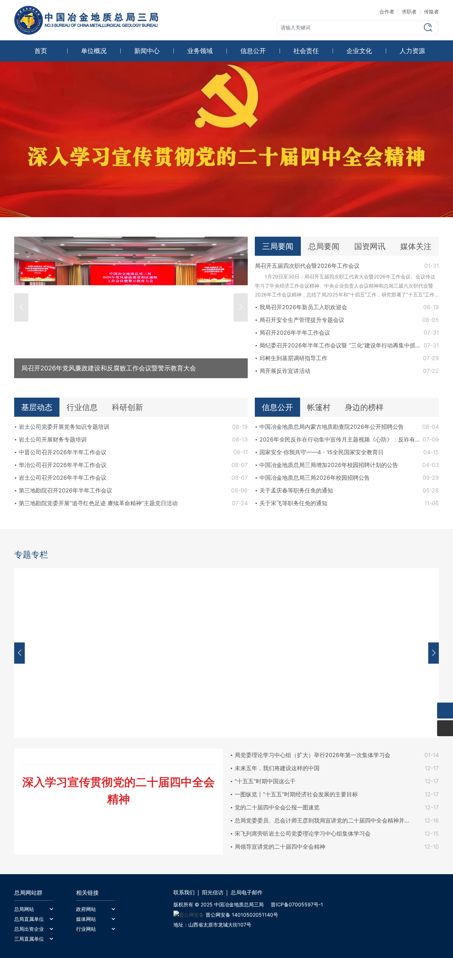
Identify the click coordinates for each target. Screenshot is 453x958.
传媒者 (431, 11)
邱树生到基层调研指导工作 (293, 358)
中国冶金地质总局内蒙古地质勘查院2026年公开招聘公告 (331, 426)
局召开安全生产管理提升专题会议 (301, 319)
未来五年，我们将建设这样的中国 (277, 768)
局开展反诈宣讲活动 (284, 370)
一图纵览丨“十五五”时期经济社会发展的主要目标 (296, 794)
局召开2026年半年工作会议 (294, 332)
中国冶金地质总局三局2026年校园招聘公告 (314, 477)
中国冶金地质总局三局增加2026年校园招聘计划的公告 (328, 464)
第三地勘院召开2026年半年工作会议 (65, 490)
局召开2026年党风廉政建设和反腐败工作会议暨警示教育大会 (108, 368)
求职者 (409, 11)
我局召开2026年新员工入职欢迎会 (303, 307)
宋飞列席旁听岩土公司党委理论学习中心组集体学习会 (303, 833)
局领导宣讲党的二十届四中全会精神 (280, 846)
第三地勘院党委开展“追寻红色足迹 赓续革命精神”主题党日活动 (98, 503)
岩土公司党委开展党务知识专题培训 (64, 426)
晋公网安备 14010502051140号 (242, 915)
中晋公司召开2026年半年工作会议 (63, 452)
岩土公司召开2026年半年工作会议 (63, 477)
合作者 (386, 11)
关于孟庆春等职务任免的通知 (296, 490)
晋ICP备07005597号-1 (297, 904)
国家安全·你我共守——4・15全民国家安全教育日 (321, 452)
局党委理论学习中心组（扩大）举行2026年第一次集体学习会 (312, 754)
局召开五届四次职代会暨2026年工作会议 (307, 265)
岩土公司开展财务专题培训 (53, 439)
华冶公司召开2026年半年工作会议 (63, 464)
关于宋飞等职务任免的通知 (293, 503)
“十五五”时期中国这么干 (265, 781)
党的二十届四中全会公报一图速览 (277, 807)
